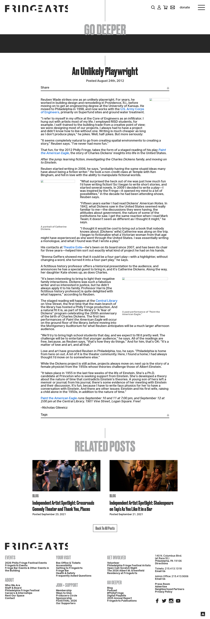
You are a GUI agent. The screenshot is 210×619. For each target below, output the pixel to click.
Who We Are (12, 585)
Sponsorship (64, 598)
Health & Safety (65, 573)
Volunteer (113, 563)
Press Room (162, 584)
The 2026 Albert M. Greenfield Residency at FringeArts (125, 572)
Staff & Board (13, 588)
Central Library (106, 300)
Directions (161, 563)
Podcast (112, 590)
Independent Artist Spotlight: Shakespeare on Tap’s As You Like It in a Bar (141, 506)
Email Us (160, 571)
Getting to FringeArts (69, 568)
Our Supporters (66, 603)
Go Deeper (114, 582)
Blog (110, 588)
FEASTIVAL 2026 (66, 601)
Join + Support (67, 585)
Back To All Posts (105, 528)
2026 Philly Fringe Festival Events (26, 563)
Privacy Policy (163, 592)
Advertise (161, 586)
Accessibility (64, 565)
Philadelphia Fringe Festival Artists (129, 565)
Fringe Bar (62, 570)
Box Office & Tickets (68, 563)
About (9, 580)
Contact (10, 598)
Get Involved (116, 557)
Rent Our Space (14, 595)
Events (10, 557)
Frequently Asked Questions (73, 576)
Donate (185, 7)
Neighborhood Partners (169, 589)
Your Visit (63, 557)
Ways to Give (64, 593)
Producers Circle (66, 595)
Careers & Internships (18, 593)
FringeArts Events (16, 565)
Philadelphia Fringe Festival (22, 590)
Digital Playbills (116, 595)
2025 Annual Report (119, 598)
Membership (64, 590)
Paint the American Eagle (59, 398)
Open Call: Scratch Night (122, 568)
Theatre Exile (72, 247)
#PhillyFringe (115, 593)
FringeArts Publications (122, 601)
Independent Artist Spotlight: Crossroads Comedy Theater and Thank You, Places (63, 506)
